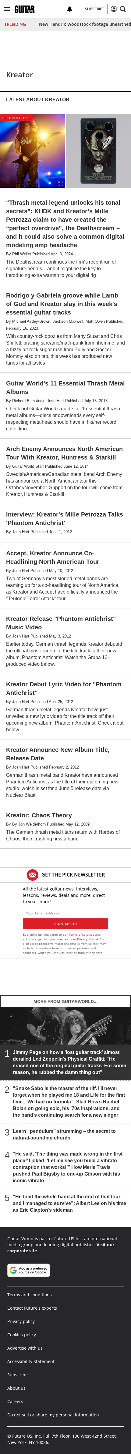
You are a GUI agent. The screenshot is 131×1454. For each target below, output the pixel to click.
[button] (7, 9)
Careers (15, 1401)
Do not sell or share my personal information (53, 1415)
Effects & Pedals (16, 118)
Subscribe (94, 9)
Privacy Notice (87, 939)
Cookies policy (21, 1335)
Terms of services (82, 934)
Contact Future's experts (32, 1308)
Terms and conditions (29, 1294)
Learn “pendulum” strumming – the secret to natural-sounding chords (64, 1134)
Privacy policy (21, 1321)
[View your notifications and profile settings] (70, 9)
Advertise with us (25, 1348)
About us (16, 1388)
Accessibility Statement (31, 1361)
